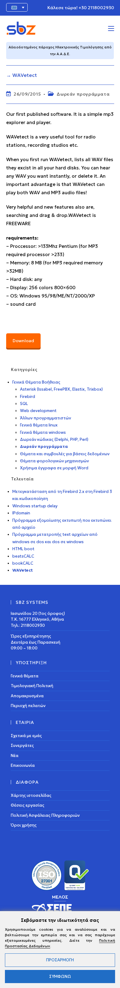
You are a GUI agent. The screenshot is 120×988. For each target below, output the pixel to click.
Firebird (27, 396)
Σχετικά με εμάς (26, 735)
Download (23, 340)
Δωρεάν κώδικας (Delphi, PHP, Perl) (54, 439)
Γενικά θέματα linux (39, 425)
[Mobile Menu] (111, 28)
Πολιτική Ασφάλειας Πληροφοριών (45, 815)
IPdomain (21, 513)
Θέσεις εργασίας (27, 805)
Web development (38, 410)
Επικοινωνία (23, 765)
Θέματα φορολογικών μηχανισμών (54, 461)
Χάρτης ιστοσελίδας (31, 795)
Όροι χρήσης (24, 825)
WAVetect (22, 570)
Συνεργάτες (22, 745)
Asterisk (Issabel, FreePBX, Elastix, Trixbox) (61, 389)
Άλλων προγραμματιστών (45, 418)
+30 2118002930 (96, 7)
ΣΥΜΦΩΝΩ (60, 976)
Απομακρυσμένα (27, 695)
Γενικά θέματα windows (43, 432)
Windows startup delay (35, 506)
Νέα (14, 755)
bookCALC (22, 563)
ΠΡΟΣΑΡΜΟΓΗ (60, 960)
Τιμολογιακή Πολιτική (32, 685)
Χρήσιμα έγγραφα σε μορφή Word (54, 468)
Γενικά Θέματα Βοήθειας (36, 382)
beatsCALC (23, 556)
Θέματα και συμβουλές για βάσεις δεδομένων (65, 453)
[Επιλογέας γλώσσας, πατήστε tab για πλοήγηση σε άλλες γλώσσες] (17, 7)
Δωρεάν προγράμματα (83, 94)
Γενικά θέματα (24, 676)
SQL (24, 403)
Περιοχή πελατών (28, 705)
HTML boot (23, 548)
